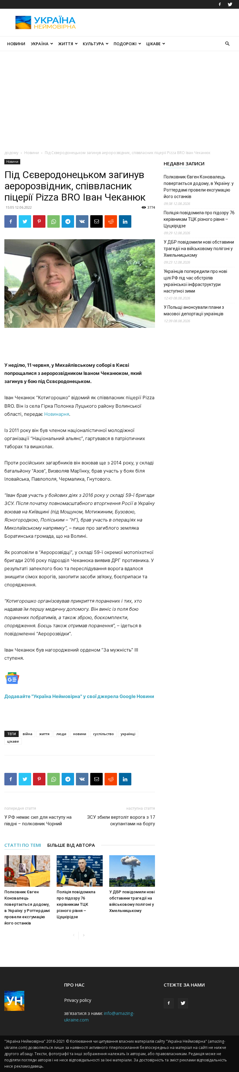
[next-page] (83, 935)
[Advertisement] (161, 22)
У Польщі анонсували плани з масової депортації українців (194, 310)
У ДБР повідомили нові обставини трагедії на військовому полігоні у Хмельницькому (199, 249)
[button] (227, 44)
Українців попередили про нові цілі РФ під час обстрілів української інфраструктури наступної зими (195, 281)
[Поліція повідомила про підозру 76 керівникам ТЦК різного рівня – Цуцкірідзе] (79, 871)
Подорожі (125, 43)
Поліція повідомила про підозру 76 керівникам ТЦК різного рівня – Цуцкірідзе (76, 904)
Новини (16, 43)
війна (27, 733)
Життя (65, 43)
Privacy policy (77, 1000)
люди (61, 733)
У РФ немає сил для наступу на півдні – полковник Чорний (38, 820)
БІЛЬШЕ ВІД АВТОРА (71, 845)
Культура (93, 43)
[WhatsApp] (53, 221)
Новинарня (56, 414)
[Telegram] (68, 221)
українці (128, 733)
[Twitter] (230, 4)
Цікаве (153, 43)
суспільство (103, 733)
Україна (40, 43)
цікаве (13, 741)
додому (11, 152)
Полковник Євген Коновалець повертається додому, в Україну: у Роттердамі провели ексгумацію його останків (199, 186)
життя (44, 733)
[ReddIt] (111, 221)
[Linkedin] (125, 221)
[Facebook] (219, 4)
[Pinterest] (39, 221)
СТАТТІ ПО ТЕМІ (22, 845)
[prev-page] (73, 935)
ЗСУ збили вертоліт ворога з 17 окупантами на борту (121, 820)
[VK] (82, 221)
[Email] (96, 221)
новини (79, 733)
